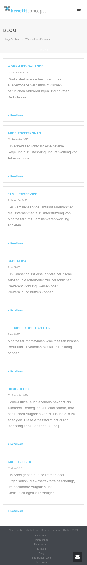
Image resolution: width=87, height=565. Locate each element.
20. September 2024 (18, 395)
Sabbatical (18, 261)
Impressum (41, 540)
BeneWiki (41, 562)
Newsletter (41, 535)
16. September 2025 (18, 139)
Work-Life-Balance (26, 66)
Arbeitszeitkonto (24, 133)
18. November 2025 (18, 72)
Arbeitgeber (19, 462)
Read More (16, 115)
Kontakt (41, 548)
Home (42, 50)
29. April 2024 (15, 468)
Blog (41, 553)
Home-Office (19, 389)
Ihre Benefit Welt (41, 557)
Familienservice (22, 194)
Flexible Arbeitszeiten (29, 328)
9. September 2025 (17, 200)
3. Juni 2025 (14, 267)
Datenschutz (41, 544)
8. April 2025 (14, 334)
